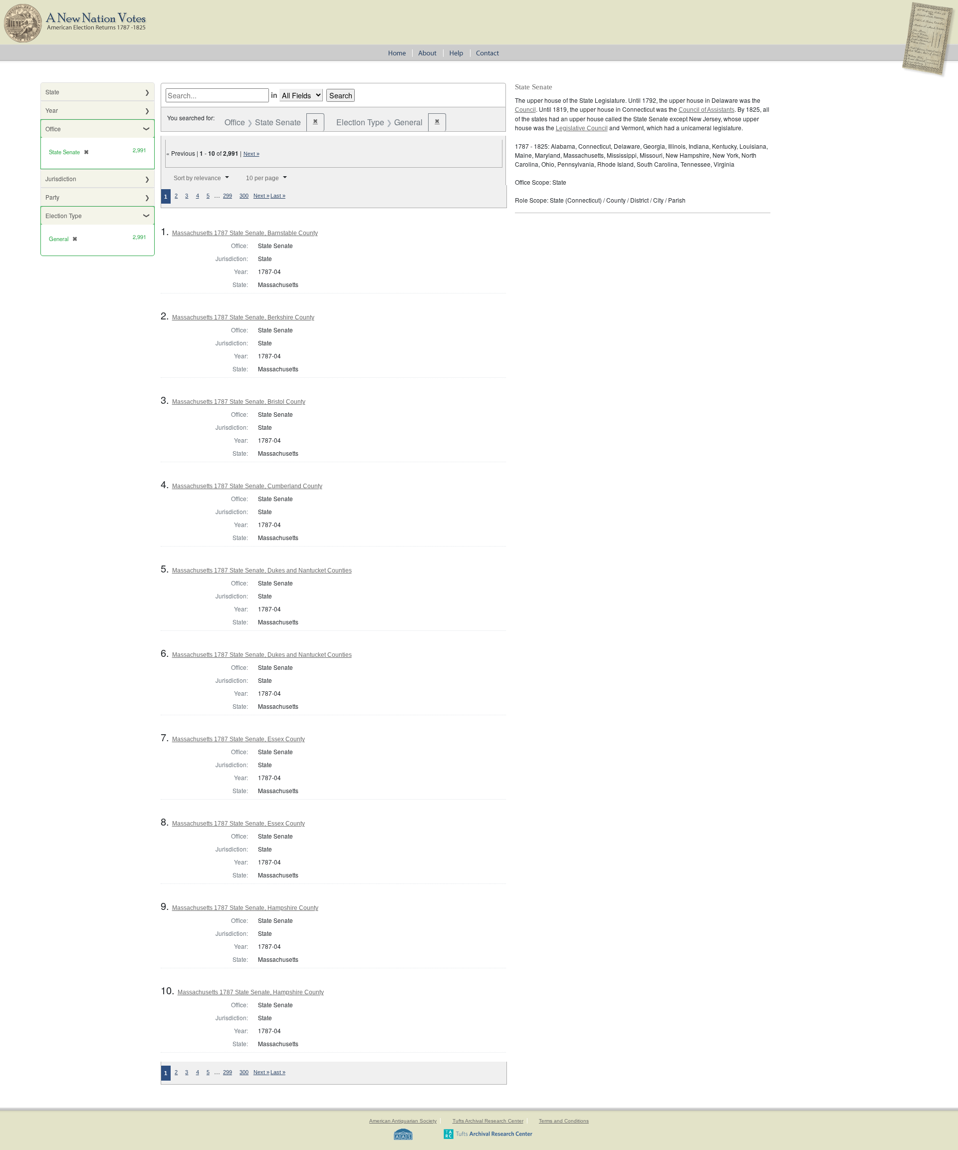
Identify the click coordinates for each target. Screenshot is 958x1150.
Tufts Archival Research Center (488, 1121)
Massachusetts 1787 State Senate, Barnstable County (245, 233)
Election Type (63, 215)
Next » (251, 154)
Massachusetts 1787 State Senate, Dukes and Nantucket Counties (262, 570)
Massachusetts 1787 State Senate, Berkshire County (243, 317)
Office (53, 128)
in (274, 95)
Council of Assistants (706, 109)
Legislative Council (582, 128)
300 (244, 196)
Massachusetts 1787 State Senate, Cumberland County (247, 486)
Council (525, 109)
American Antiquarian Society (403, 1121)
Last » (277, 196)
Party (52, 197)
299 (227, 196)
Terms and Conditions (564, 1121)
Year (51, 110)
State (52, 91)
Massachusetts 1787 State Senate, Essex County (238, 739)
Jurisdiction (60, 178)
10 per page (262, 178)
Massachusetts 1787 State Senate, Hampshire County (245, 907)
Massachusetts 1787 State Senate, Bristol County (238, 401)
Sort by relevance (197, 178)
